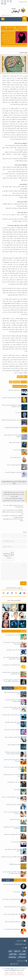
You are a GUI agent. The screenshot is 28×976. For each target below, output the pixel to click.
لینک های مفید (19, 973)
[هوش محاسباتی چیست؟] (22, 624)
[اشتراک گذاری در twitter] (11, 47)
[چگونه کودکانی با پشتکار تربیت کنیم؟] (6, 607)
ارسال (23, 583)
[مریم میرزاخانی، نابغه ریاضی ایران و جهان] (22, 607)
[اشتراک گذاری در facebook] (13, 47)
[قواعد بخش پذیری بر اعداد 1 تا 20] (14, 607)
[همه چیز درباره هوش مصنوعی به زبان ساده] (14, 624)
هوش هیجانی (17, 382)
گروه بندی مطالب (12, 973)
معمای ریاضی (13, 500)
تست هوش (19, 500)
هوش (11, 382)
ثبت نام (7, 15)
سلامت (8, 968)
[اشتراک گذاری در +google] (8, 47)
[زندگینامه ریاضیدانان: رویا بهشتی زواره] (6, 616)
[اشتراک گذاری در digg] (2, 47)
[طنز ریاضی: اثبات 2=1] (14, 616)
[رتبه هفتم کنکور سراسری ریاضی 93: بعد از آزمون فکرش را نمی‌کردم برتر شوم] (6, 624)
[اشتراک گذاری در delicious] (5, 47)
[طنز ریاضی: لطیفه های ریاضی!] (22, 616)
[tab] (8, 688)
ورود (2, 15)
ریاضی (7, 498)
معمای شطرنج (6, 500)
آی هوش (21, 498)
